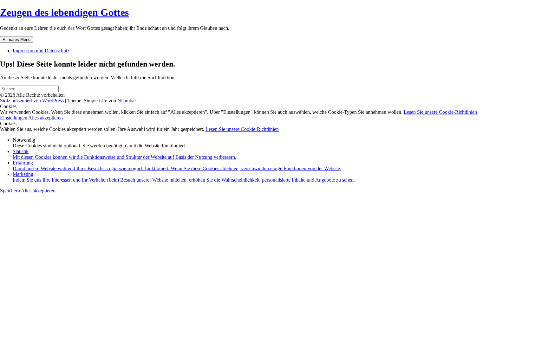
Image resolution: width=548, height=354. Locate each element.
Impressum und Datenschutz (41, 50)
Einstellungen (14, 117)
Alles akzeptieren (45, 117)
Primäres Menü (16, 39)
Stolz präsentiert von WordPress (32, 100)
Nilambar (126, 100)
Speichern (10, 190)
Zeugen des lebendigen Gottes (64, 12)
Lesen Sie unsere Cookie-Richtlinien (440, 112)
